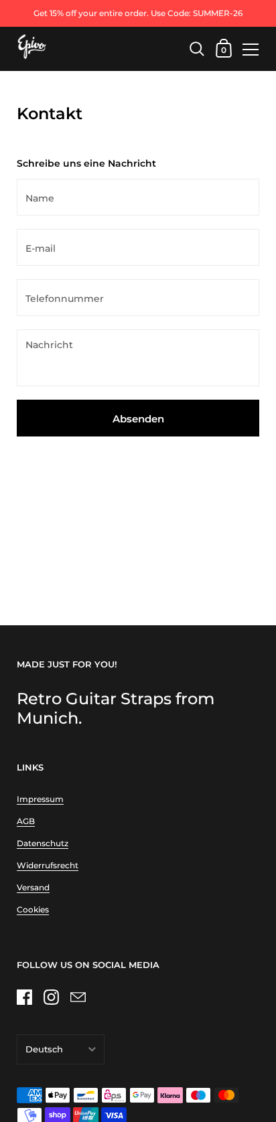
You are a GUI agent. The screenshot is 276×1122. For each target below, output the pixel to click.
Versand (33, 887)
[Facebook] (24, 997)
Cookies (33, 909)
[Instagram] (51, 997)
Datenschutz (42, 843)
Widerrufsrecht (47, 865)
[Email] (77, 997)
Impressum (40, 799)
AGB (26, 821)
